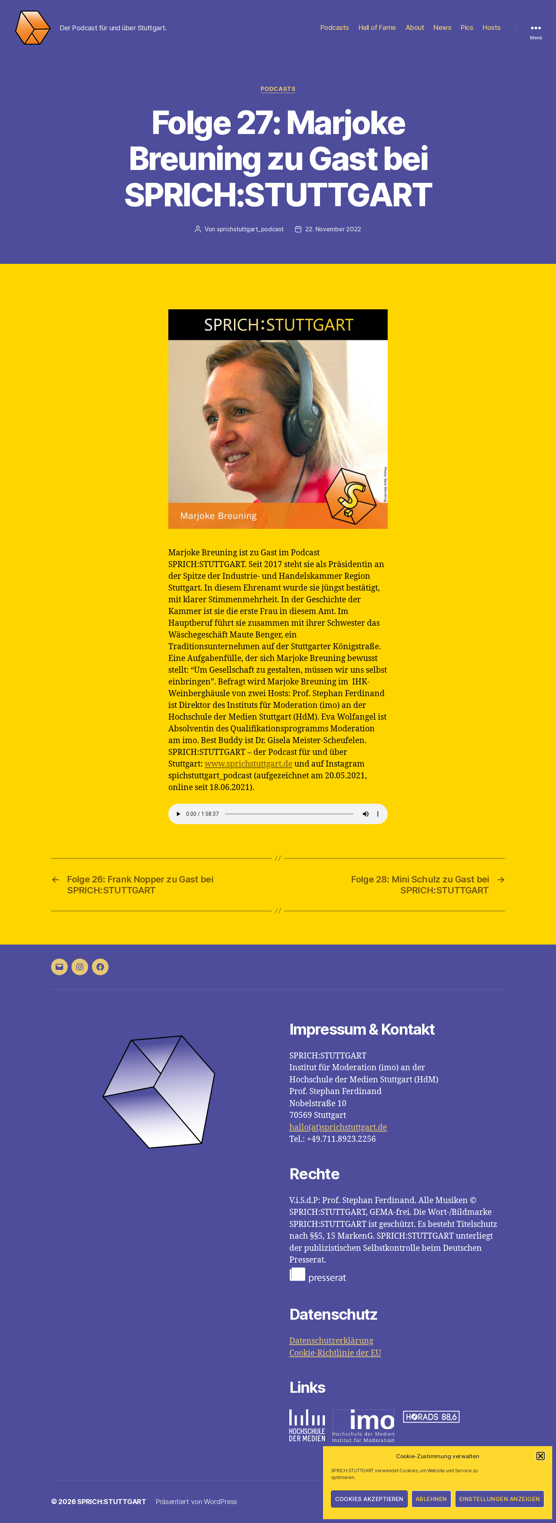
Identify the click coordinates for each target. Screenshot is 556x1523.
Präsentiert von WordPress (196, 1502)
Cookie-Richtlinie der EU (335, 1353)
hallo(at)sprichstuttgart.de (338, 1127)
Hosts (492, 27)
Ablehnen (431, 1499)
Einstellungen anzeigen (499, 1499)
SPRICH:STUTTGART (111, 1502)
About (414, 27)
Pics (467, 27)
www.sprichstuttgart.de (248, 764)
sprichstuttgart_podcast (250, 229)
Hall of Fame (377, 27)
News (442, 27)
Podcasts (334, 27)
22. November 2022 (333, 229)
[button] (540, 1456)
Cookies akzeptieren (369, 1499)
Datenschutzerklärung (331, 1341)
